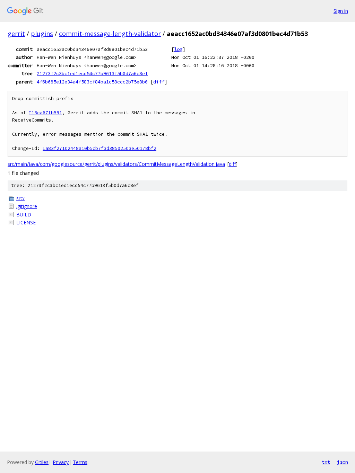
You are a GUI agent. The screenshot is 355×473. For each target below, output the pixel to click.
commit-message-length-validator (110, 33)
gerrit (16, 33)
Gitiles (42, 462)
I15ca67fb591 (45, 113)
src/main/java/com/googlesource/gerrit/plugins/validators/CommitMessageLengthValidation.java (116, 164)
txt (326, 462)
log (178, 49)
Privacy (61, 462)
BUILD (23, 214)
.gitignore (26, 206)
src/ (20, 198)
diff (158, 82)
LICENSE (26, 222)
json (342, 462)
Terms (80, 462)
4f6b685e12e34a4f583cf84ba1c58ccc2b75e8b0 (92, 82)
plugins (42, 33)
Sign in (341, 11)
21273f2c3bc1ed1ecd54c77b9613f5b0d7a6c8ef (92, 73)
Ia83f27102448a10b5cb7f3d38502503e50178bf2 (99, 148)
